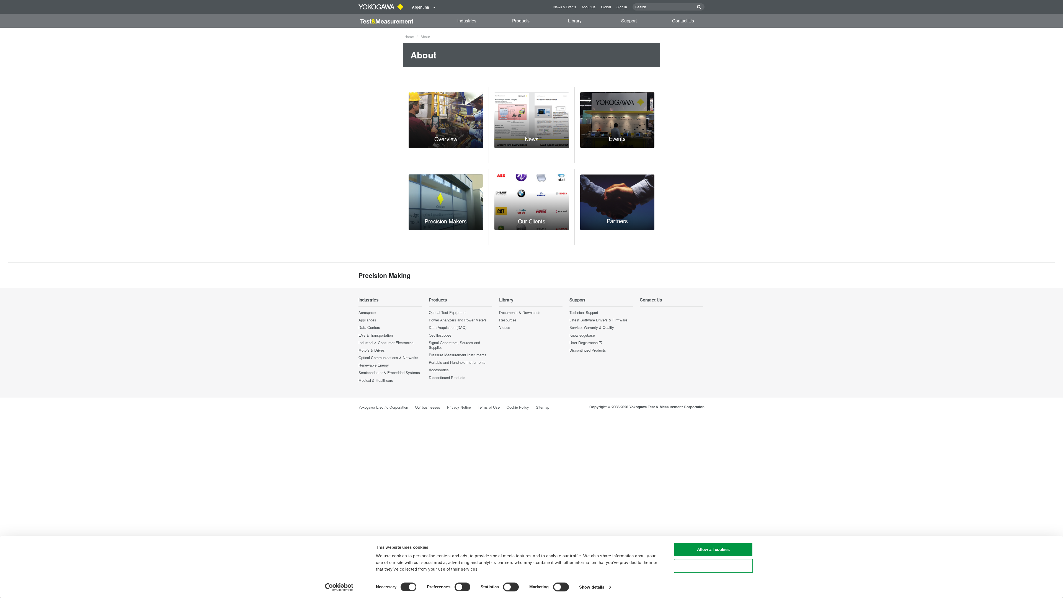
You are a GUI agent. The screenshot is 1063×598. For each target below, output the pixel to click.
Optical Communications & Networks (388, 357)
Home (409, 36)
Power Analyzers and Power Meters (458, 320)
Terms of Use (489, 407)
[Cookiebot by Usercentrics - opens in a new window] (339, 587)
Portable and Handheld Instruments (457, 362)
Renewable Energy (373, 365)
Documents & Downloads (519, 312)
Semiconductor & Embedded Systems (389, 372)
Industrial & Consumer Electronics (386, 342)
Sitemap (542, 407)
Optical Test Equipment (447, 312)
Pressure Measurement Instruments (457, 354)
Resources (508, 320)
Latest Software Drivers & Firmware (598, 320)
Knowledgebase (582, 335)
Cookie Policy (518, 407)
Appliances (367, 320)
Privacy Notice (459, 407)
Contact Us (683, 20)
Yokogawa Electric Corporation (383, 407)
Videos (504, 327)
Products (521, 20)
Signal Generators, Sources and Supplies (454, 345)
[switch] (462, 586)
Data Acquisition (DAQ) (447, 327)
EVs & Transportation (375, 335)
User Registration (583, 342)
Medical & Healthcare (375, 380)
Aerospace (367, 312)
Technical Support (583, 312)
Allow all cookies (713, 549)
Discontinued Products (447, 377)
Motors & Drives (371, 350)
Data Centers (369, 327)
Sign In (621, 6)
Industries (466, 20)
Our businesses (427, 407)
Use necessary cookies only (713, 565)
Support (629, 20)
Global (606, 6)
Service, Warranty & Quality (591, 327)
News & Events (564, 6)
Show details (591, 587)
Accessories (439, 369)
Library (575, 20)
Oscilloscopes (440, 335)
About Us (588, 6)
